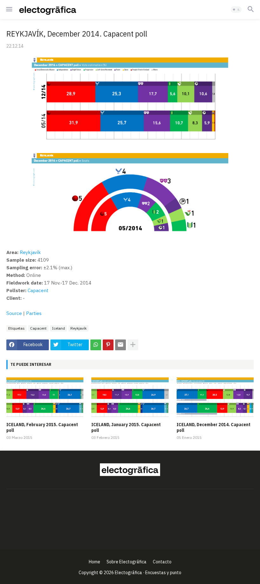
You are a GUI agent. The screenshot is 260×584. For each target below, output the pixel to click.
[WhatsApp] (95, 344)
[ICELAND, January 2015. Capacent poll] (129, 398)
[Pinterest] (108, 344)
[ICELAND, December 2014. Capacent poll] (215, 398)
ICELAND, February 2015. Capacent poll (42, 427)
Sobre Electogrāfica (126, 562)
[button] (8, 9)
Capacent (38, 290)
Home (94, 562)
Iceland (58, 328)
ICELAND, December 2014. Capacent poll (213, 427)
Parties (34, 313)
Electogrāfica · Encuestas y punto (148, 572)
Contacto (162, 562)
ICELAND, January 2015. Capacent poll (126, 427)
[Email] (120, 344)
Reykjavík (30, 252)
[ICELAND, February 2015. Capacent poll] (44, 398)
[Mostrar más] (132, 344)
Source (14, 313)
